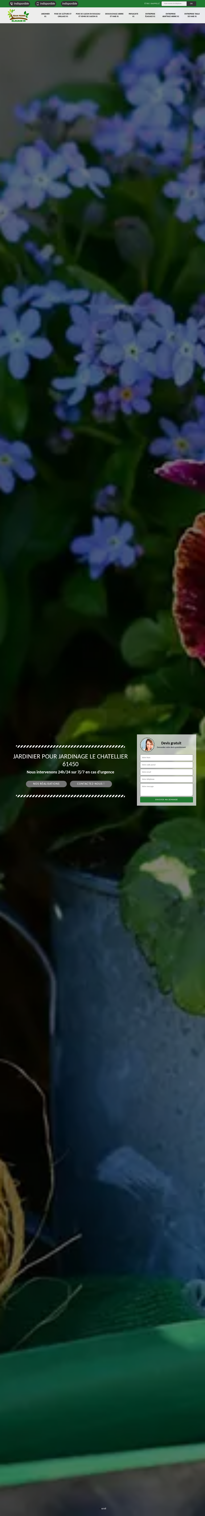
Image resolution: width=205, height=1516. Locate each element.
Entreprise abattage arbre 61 (170, 15)
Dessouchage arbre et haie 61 (114, 15)
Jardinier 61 (45, 15)
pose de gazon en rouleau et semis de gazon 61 (88, 15)
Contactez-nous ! (91, 783)
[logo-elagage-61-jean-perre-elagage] (18, 15)
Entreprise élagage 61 (150, 15)
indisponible (21, 3)
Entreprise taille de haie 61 (192, 15)
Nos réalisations (46, 783)
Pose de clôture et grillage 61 (62, 15)
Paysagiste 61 (133, 15)
